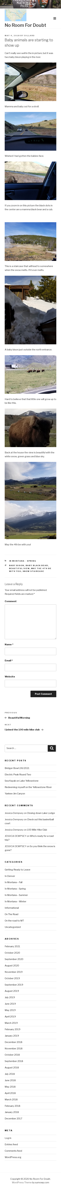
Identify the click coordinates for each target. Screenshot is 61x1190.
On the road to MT (14, 920)
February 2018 (12, 1106)
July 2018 (10, 1074)
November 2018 (14, 1048)
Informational (12, 907)
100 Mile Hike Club (37, 829)
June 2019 (10, 1003)
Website (10, 676)
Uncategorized (13, 927)
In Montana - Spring (22, 561)
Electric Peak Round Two (18, 774)
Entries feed (11, 1144)
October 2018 (12, 1054)
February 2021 (12, 946)
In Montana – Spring (15, 888)
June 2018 (10, 1080)
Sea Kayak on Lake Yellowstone (21, 780)
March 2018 (11, 1099)
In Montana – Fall (13, 882)
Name (9, 644)
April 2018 (10, 1093)
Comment (11, 601)
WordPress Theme (22, 1182)
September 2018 (14, 1061)
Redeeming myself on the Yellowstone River (28, 787)
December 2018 (13, 1042)
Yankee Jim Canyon (15, 793)
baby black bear (37, 565)
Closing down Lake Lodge (41, 813)
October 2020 (12, 952)
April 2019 (10, 1016)
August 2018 (12, 1067)
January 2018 (12, 1112)
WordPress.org (13, 1157)
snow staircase (33, 571)
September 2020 (14, 959)
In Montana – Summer (16, 895)
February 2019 (12, 1029)
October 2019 (12, 978)
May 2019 (10, 1010)
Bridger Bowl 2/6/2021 (17, 768)
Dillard (29, 35)
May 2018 (10, 1086)
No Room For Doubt (25, 25)
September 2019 (14, 984)
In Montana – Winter (15, 901)
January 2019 (12, 1035)
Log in (8, 1138)
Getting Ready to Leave (17, 869)
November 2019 (14, 972)
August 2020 (12, 965)
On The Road (11, 914)
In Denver (10, 876)
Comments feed (13, 1150)
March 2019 (11, 1023)
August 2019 (12, 991)
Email (9, 660)
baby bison (16, 565)
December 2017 (13, 1118)
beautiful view (19, 568)
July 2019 (10, 997)
